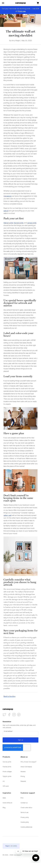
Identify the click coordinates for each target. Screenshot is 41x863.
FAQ (22, 798)
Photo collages (7, 771)
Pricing (23, 776)
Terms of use (24, 812)
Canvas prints (7, 762)
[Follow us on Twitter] (4, 714)
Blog (4, 807)
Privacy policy (25, 817)
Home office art (7, 803)
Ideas (4, 798)
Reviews (23, 771)
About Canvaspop (26, 766)
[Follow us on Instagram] (14, 714)
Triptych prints (7, 776)
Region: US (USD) (11, 846)
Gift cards (6, 786)
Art (4, 781)
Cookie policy (25, 822)
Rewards (23, 781)
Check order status (26, 807)
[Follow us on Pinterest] (19, 714)
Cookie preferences (26, 827)
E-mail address (8, 731)
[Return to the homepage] (21, 3)
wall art (5, 211)
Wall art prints (8, 223)
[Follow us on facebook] (9, 714)
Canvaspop (7, 196)
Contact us (24, 803)
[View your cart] (38, 3)
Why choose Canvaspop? (28, 762)
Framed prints (7, 766)
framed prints (18, 223)
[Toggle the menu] (3, 3)
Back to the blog (9, 696)
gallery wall (7, 515)
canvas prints (31, 223)
